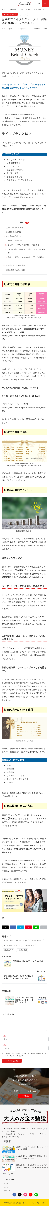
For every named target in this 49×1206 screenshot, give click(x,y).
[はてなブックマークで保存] (20, 927)
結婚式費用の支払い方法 (15, 270)
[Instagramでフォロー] (25, 1194)
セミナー (6, 1187)
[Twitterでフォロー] (20, 1194)
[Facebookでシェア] (13, 927)
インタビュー (8, 1179)
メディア (6, 1191)
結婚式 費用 (23, 950)
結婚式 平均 (9, 950)
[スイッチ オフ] (39, 3)
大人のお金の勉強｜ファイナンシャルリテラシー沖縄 (27, 1203)
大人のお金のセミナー (12, 945)
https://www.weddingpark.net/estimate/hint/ (23, 318)
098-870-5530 (27, 1080)
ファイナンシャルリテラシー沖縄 (16, 941)
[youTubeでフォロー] (30, 1194)
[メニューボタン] (3, 3)
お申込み (25, 1096)
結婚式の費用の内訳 (14, 232)
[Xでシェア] (5, 927)
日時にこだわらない (15, 241)
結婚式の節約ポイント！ (15, 236)
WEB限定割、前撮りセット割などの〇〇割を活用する (26, 251)
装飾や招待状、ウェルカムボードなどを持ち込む (26, 258)
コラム (24, 14)
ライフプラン (37, 941)
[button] (43, 927)
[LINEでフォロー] (36, 1194)
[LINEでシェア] (36, 927)
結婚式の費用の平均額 (14, 228)
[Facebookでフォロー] (14, 1194)
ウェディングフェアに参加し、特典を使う (24, 245)
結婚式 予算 (30, 945)
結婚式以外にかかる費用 (15, 265)
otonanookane (40, 29)
